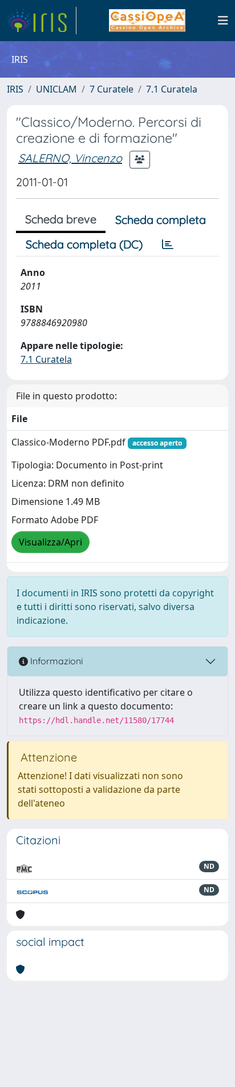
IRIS (15, 89)
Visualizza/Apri (50, 542)
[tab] (167, 244)
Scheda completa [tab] (160, 219)
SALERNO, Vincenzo (70, 158)
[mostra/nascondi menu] (223, 20)
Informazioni (55, 661)
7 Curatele (111, 89)
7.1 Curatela (171, 89)
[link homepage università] (147, 20)
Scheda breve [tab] (60, 219)
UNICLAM (56, 89)
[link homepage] (41, 20)
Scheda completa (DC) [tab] (84, 244)
